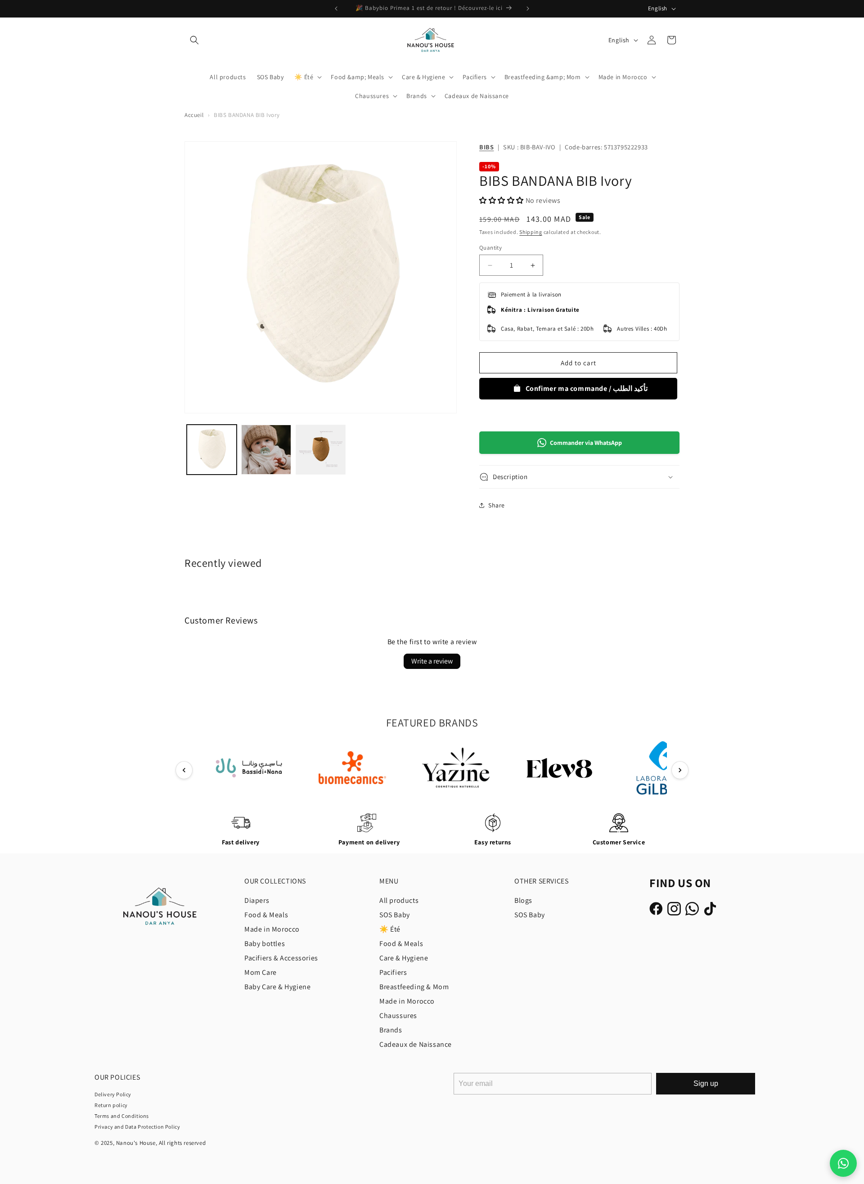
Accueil (193, 115)
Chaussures (398, 1015)
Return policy (111, 1105)
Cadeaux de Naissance (415, 1044)
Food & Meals (266, 914)
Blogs (523, 900)
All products (398, 900)
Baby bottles (264, 943)
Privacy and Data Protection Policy (137, 1126)
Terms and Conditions (121, 1115)
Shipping (530, 232)
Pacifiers (393, 972)
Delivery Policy (112, 1094)
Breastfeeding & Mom (414, 986)
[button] (194, 40)
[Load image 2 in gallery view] (266, 450)
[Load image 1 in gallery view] (212, 450)
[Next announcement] (528, 8)
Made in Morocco (272, 929)
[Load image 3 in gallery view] (321, 450)
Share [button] (496, 505)
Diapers (256, 900)
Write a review (432, 661)
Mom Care (260, 972)
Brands (390, 1030)
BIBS (486, 147)
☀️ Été (389, 929)
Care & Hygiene (403, 958)
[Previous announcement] (336, 8)
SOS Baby (394, 914)
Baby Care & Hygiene (277, 986)
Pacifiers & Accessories (281, 958)
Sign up (705, 1083)
